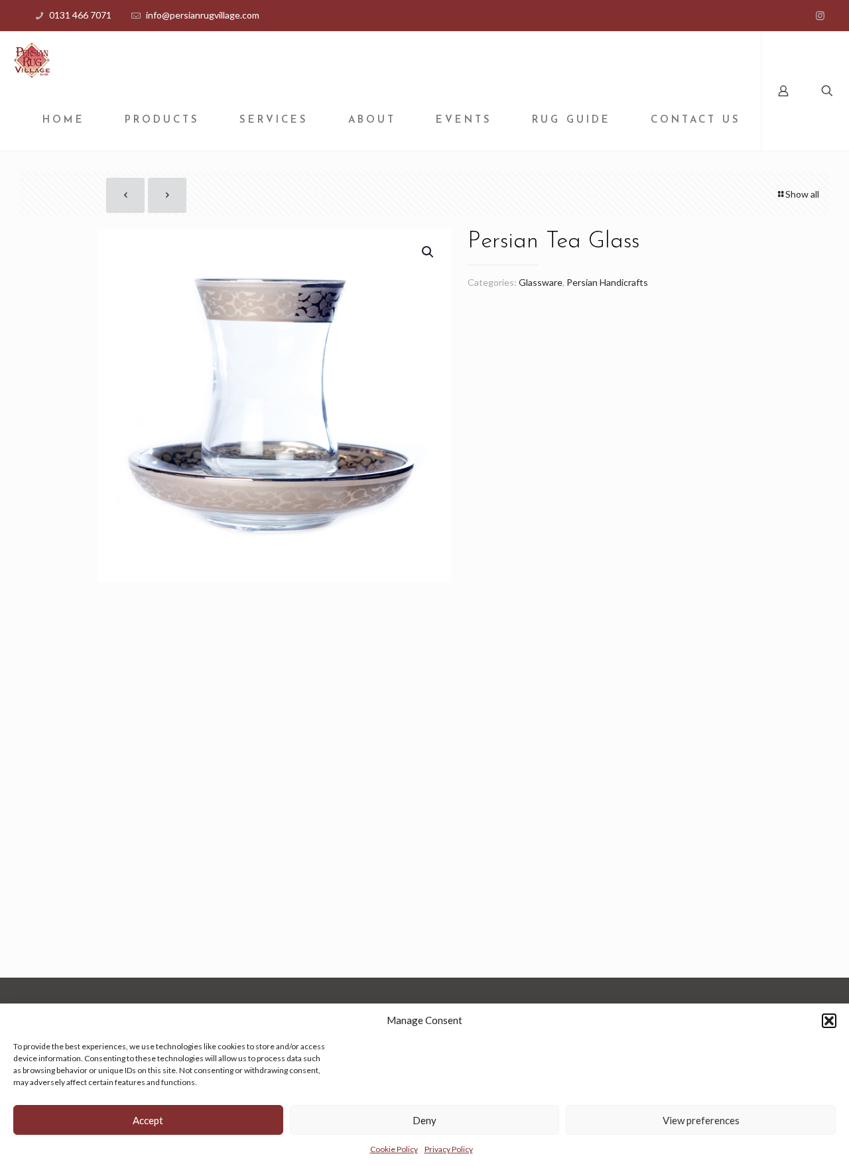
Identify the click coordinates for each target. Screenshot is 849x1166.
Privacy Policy (448, 1149)
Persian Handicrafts (607, 282)
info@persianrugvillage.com (202, 15)
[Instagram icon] (820, 15)
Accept (148, 1120)
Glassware (540, 282)
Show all (802, 194)
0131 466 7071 (80, 15)
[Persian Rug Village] (31, 61)
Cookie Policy (394, 1149)
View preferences (701, 1120)
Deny (424, 1120)
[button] (829, 1020)
